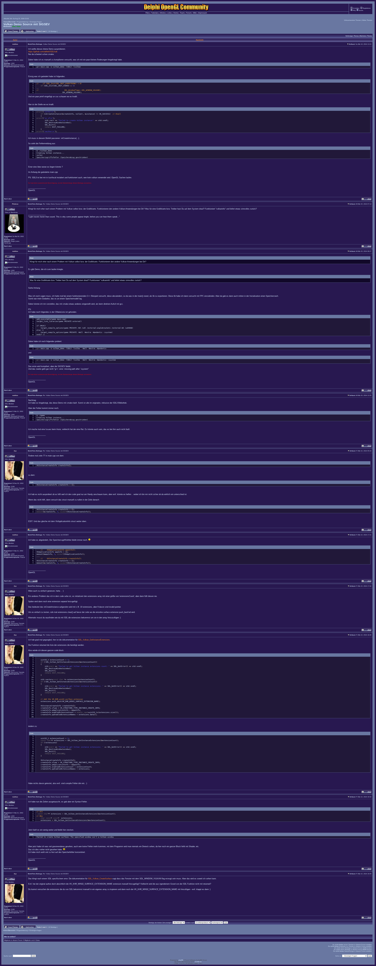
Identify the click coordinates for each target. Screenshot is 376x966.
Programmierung (22, 22)
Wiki (194, 13)
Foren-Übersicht (9, 22)
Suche (360, 10)
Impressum (202, 13)
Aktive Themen (367, 20)
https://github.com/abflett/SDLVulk (42, 51)
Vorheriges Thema (352, 36)
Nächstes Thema (366, 36)
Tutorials (154, 13)
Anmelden (356, 8)
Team (182, 13)
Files (147, 13)
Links (169, 13)
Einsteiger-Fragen (36, 22)
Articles (163, 13)
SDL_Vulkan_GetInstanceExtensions (94, 640)
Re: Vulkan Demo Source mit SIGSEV (56, 204)
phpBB (181, 960)
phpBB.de (198, 961)
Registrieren (366, 8)
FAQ (354, 10)
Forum (188, 13)
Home (175, 13)
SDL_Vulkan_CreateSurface (100, 878)
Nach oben (8, 199)
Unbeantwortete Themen (352, 20)
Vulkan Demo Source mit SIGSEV (26, 24)
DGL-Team (16, 26)
